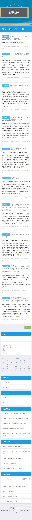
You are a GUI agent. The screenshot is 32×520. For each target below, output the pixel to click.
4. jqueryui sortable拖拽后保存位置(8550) (14, 428)
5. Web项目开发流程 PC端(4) (10, 501)
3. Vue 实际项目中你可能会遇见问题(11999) (14, 423)
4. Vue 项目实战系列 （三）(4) (11, 496)
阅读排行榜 (6, 409)
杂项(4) (5, 402)
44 (7, 349)
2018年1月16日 (6, 117)
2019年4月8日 (5, 85)
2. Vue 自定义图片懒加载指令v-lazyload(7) (14, 486)
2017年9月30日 (6, 234)
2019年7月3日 (5, 36)
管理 (23, 29)
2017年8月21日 (6, 298)
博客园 (4, 29)
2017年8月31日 (6, 266)
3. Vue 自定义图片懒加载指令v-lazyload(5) (14, 458)
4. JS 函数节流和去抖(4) (9, 463)
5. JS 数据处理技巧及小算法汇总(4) (12, 468)
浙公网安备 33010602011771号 (11, 510)
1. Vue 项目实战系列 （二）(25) (11, 446)
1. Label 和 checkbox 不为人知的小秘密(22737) (15, 413)
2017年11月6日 (6, 204)
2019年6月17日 (6, 54)
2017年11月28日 (6, 178)
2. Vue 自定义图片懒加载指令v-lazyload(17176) (15, 418)
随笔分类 (6, 393)
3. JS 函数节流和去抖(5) (9, 491)
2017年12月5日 (6, 149)
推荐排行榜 (6, 474)
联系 (16, 29)
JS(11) (4, 398)
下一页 (28, 327)
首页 (10, 29)
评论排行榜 (6, 442)
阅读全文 (21, 43)
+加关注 (5, 353)
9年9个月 (8, 347)
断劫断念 (14, 12)
